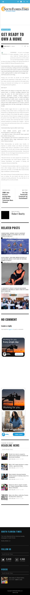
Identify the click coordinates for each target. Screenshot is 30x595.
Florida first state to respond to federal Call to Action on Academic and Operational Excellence (18, 455)
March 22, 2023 (14, 262)
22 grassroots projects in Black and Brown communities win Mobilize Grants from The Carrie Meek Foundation (15, 289)
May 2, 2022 (12, 293)
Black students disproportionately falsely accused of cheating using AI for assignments (19, 475)
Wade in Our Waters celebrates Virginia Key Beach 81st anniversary (18, 495)
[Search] (3, 1)
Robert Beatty (6, 238)
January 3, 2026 (14, 238)
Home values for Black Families (16, 578)
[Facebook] (18, 1)
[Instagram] (21, 1)
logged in (10, 329)
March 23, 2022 (18, 579)
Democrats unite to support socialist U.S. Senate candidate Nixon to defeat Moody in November (18, 486)
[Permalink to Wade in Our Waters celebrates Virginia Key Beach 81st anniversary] (4, 497)
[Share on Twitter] (25, 46)
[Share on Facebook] (22, 46)
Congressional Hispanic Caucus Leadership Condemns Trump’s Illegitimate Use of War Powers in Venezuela (13, 234)
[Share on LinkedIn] (28, 46)
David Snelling (12, 459)
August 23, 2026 (20, 489)
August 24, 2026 (20, 468)
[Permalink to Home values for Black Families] (4, 580)
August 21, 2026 (19, 498)
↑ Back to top (15, 592)
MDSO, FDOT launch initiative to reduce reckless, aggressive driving (18, 465)
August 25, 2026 (20, 459)
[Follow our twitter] (3, 560)
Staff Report (6, 293)
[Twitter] (24, 1)
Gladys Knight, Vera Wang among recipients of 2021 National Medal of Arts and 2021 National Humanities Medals (14, 259)
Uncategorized (6, 29)
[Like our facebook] (17, 560)
